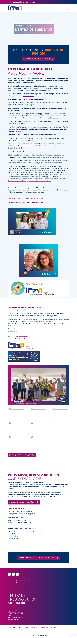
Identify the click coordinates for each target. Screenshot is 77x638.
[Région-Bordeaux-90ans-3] (16, 423)
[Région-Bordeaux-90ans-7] (38, 437)
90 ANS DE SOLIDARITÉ (21, 336)
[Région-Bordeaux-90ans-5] (60, 423)
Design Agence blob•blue (49, 627)
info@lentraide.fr (17, 617)
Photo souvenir (53, 118)
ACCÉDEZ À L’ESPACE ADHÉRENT (22, 502)
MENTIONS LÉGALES (32, 627)
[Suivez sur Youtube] (17, 574)
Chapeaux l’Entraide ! (20, 338)
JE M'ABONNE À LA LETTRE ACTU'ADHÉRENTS (37, 557)
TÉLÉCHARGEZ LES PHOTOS (20, 455)
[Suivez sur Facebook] (9, 574)
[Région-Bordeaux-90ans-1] (38, 409)
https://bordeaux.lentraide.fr (28, 528)
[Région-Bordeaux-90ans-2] (60, 409)
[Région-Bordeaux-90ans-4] (38, 423)
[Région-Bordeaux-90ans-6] (16, 437)
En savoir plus (29, 140)
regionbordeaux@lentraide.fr (22, 525)
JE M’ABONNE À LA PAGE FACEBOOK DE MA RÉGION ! (26, 203)
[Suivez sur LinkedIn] (13, 574)
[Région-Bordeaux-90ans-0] (16, 409)
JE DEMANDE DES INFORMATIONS (37, 59)
